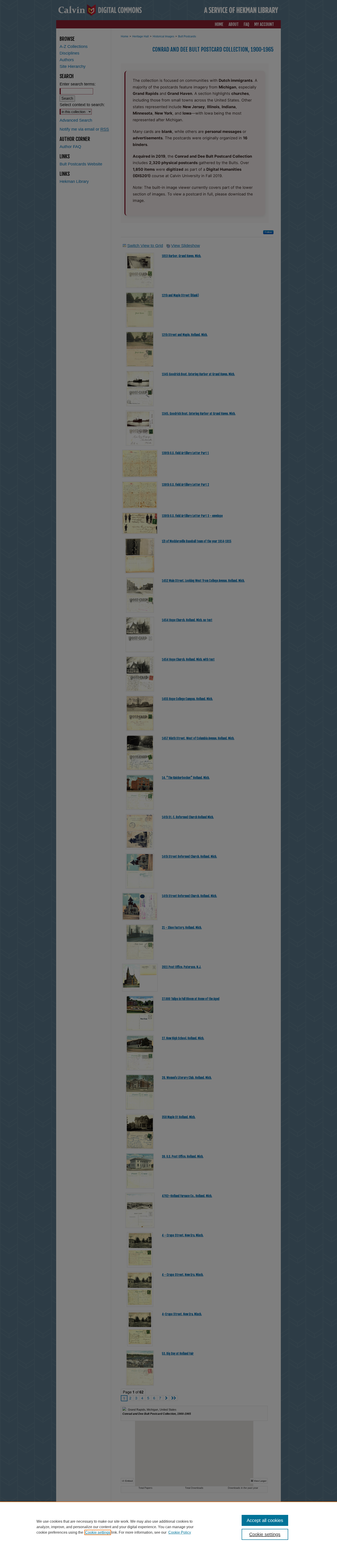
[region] (168, 1527)
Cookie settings (97, 1532)
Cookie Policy (179, 1532)
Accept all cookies (265, 1520)
